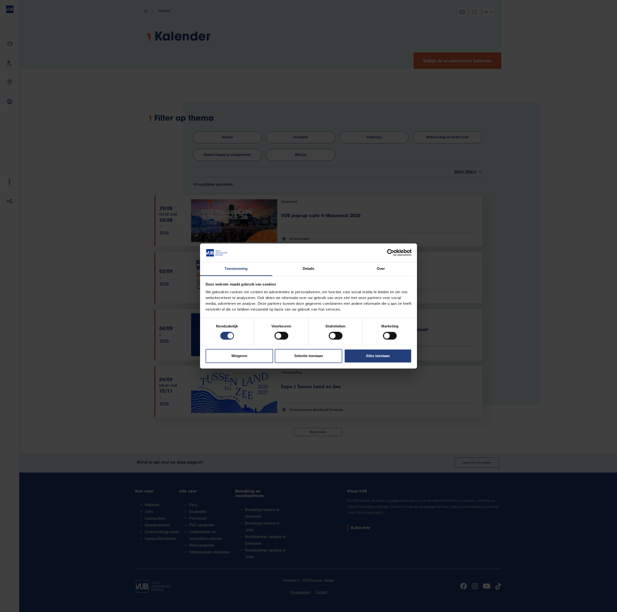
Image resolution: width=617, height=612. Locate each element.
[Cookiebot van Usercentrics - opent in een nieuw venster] (390, 252)
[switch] (281, 336)
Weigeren (239, 356)
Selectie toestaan (308, 356)
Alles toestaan (378, 356)
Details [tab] (309, 268)
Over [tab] (381, 268)
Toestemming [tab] (236, 268)
